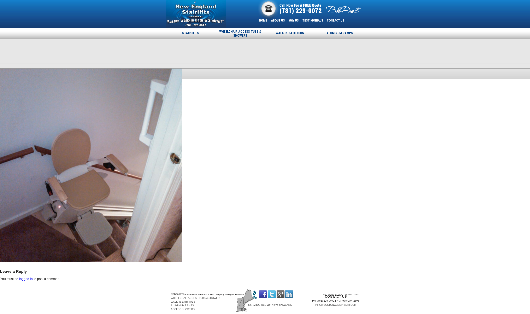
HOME (263, 20)
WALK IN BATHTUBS (290, 33)
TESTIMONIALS (312, 20)
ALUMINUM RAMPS (339, 33)
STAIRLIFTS (190, 33)
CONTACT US (335, 20)
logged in (26, 279)
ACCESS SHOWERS (183, 309)
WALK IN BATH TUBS (183, 301)
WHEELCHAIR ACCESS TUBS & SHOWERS (240, 33)
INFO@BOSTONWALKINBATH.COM (335, 304)
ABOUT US (278, 20)
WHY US (294, 20)
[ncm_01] (91, 261)
